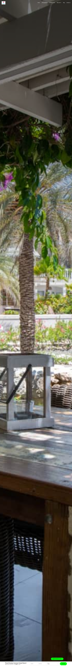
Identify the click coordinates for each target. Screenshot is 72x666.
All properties (44, 2)
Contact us (68, 2)
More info (59, 2)
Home (39, 2)
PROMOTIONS (52, 2)
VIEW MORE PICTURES (58, 658)
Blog (64, 2)
